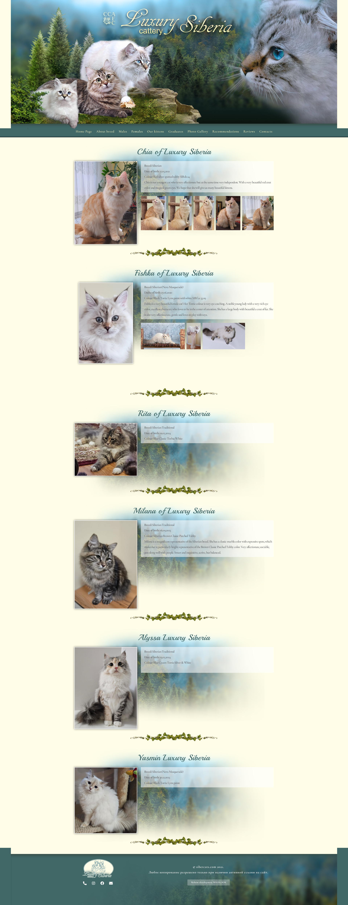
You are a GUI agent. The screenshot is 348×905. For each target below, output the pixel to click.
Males (123, 131)
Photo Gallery (198, 131)
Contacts (265, 131)
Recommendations (225, 131)
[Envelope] (111, 883)
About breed (105, 131)
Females (137, 131)
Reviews (249, 131)
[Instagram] (93, 883)
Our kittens (155, 131)
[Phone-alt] (84, 883)
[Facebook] (102, 883)
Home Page (84, 131)
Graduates (175, 131)
